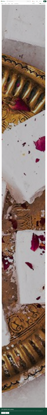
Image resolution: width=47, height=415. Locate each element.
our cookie (39, 410)
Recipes (5, 3)
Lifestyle (9, 3)
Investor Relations (16, 3)
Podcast (12, 3)
